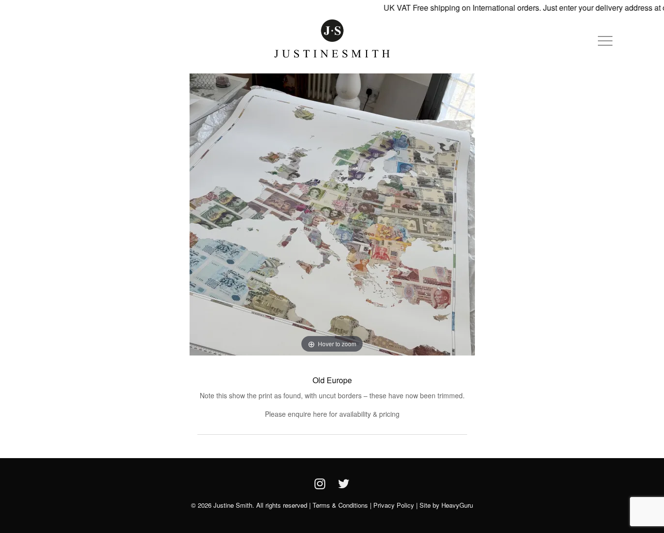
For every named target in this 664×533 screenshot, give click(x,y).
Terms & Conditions (340, 505)
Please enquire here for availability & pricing (332, 414)
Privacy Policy (393, 505)
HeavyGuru (457, 505)
